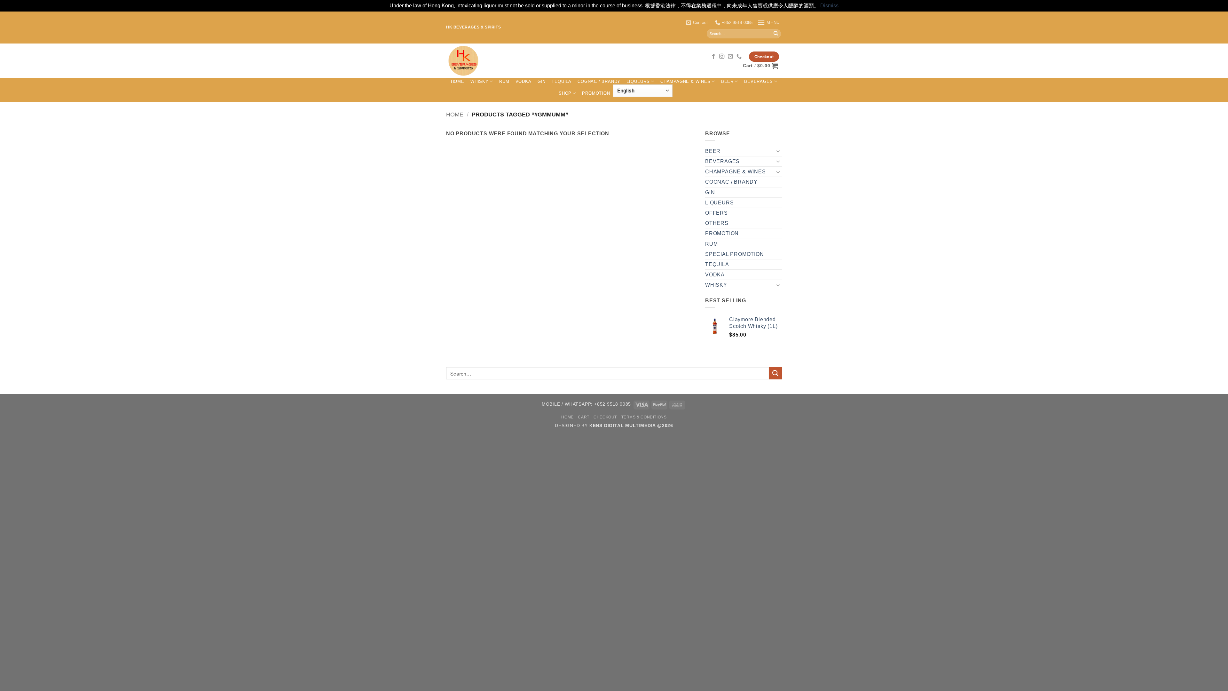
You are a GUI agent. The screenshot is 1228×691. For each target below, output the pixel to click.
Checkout (605, 417)
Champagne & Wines (685, 81)
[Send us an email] (730, 57)
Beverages (758, 81)
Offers (716, 213)
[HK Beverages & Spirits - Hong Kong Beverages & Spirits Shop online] (553, 61)
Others (716, 223)
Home (457, 81)
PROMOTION (596, 93)
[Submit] (776, 33)
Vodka (523, 81)
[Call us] (739, 57)
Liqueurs (637, 81)
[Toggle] (778, 151)
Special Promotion (734, 254)
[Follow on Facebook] (713, 57)
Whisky (479, 81)
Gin (542, 81)
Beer (727, 81)
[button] (768, 22)
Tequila (561, 81)
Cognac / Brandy (599, 81)
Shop (565, 93)
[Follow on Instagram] (722, 57)
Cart (583, 417)
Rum (504, 81)
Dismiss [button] (829, 5)
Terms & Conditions (644, 417)
